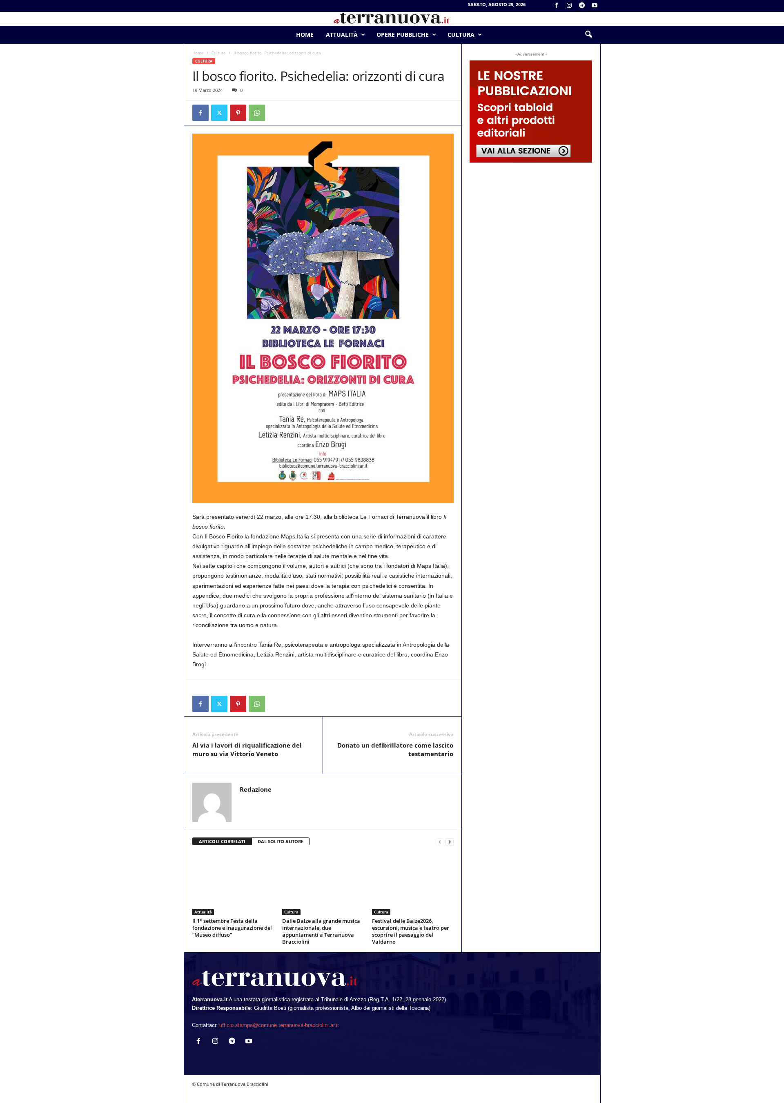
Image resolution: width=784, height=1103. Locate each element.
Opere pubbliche (402, 34)
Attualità (342, 34)
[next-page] (449, 841)
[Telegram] (582, 6)
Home (305, 34)
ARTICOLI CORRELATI (222, 841)
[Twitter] (219, 113)
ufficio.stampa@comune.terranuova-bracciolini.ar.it (279, 1025)
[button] (588, 35)
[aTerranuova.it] (392, 19)
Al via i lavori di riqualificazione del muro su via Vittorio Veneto (247, 749)
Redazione (256, 789)
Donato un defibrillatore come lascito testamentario (395, 749)
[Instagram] (569, 6)
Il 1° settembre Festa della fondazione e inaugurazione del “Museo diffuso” (232, 927)
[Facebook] (556, 6)
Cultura (461, 34)
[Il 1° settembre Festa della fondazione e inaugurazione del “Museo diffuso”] (233, 884)
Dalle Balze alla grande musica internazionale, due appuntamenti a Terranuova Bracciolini (321, 931)
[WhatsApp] (257, 113)
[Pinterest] (238, 113)
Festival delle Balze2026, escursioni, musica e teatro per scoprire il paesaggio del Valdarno (410, 931)
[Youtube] (594, 6)
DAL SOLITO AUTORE (280, 841)
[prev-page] (440, 841)
